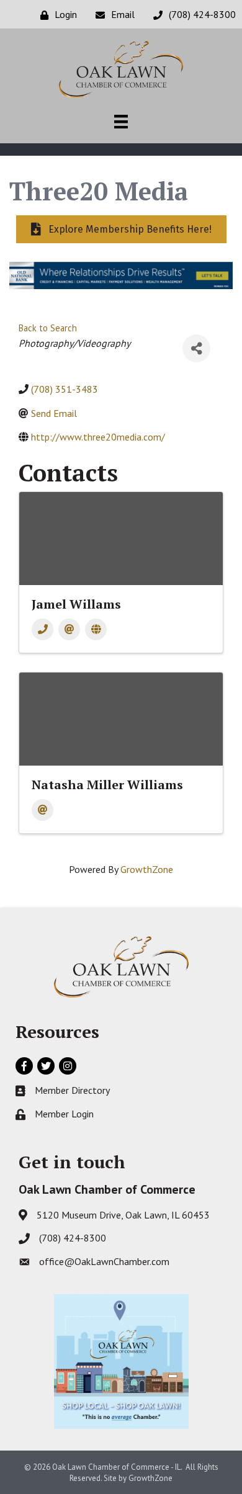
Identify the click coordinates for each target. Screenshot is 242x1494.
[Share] (196, 348)
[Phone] (42, 629)
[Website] (96, 629)
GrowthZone (146, 869)
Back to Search (48, 328)
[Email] (69, 629)
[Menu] (121, 121)
